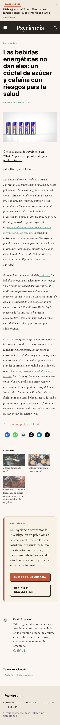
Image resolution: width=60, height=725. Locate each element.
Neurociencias (25, 675)
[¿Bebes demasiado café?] (14, 460)
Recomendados (11, 43)
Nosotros (49, 702)
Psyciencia (30, 27)
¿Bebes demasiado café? (12, 469)
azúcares (44, 275)
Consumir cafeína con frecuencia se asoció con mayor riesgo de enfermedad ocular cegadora (14, 496)
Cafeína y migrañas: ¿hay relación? (38, 469)
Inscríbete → (10, 17)
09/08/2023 (9, 102)
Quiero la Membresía (30, 577)
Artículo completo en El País (21, 424)
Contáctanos (11, 702)
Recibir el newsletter (23, 590)
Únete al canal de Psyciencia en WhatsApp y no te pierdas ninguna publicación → (25, 156)
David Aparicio (25, 102)
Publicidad (31, 702)
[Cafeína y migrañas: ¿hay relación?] (39, 460)
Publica (12, 707)
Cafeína (9, 675)
